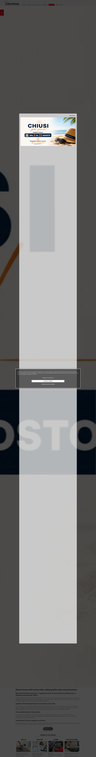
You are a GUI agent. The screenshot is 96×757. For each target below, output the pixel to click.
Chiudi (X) (72, 115)
